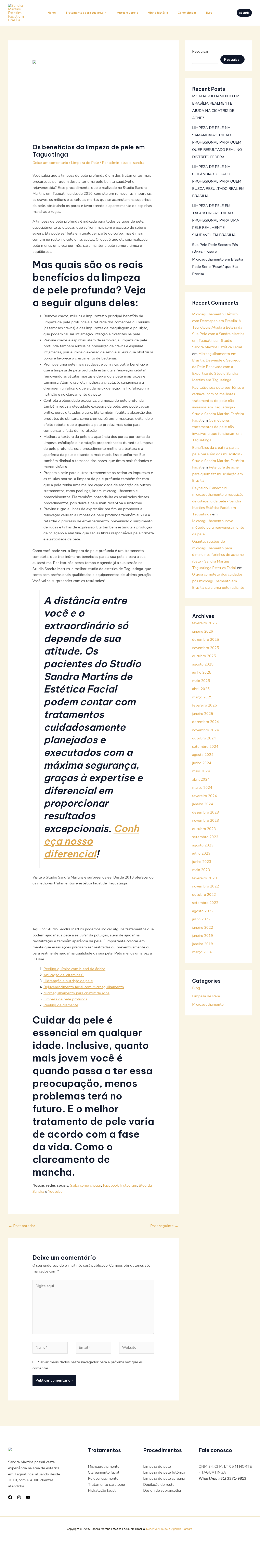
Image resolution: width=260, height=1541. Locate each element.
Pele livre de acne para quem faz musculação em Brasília (217, 474)
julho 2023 (201, 853)
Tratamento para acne (106, 1484)
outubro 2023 (204, 828)
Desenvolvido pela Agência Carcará (169, 1529)
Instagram (128, 1185)
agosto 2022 (202, 911)
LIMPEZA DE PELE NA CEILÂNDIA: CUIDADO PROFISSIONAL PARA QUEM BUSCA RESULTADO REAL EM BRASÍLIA (218, 181)
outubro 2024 (204, 738)
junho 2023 (201, 861)
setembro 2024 (205, 746)
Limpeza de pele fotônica (164, 1472)
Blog (209, 13)
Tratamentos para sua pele (84, 13)
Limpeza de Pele (85, 162)
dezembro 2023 (205, 812)
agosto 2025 (202, 664)
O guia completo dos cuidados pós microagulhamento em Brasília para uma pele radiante (218, 581)
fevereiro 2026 (204, 623)
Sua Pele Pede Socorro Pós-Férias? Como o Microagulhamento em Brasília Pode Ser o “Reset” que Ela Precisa (217, 259)
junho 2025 (201, 672)
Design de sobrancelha (162, 1490)
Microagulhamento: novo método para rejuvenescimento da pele (218, 527)
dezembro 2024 (205, 721)
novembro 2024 (205, 730)
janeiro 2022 (202, 927)
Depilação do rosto (158, 1484)
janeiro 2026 (202, 631)
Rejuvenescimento (103, 1478)
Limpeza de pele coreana (164, 1478)
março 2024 (202, 787)
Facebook (111, 1185)
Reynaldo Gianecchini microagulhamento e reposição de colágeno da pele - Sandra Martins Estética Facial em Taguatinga (217, 501)
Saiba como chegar (85, 1185)
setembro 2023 (205, 836)
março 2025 (202, 697)
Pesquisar (200, 51)
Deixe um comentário (50, 162)
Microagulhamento (208, 1004)
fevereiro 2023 (204, 878)
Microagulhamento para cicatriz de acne (76, 993)
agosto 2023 (202, 845)
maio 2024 (201, 771)
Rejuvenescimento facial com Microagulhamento (83, 987)
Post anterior (22, 1225)
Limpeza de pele (157, 1466)
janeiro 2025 (202, 713)
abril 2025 (201, 688)
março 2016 (202, 952)
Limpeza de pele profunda (65, 999)
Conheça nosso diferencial (91, 841)
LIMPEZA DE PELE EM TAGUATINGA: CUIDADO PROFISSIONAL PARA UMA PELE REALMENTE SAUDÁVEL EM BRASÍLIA (215, 220)
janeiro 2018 (202, 943)
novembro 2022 (205, 886)
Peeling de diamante (60, 1005)
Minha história (158, 13)
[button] (244, 13)
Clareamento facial (103, 1472)
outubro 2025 (204, 656)
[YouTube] (28, 1497)
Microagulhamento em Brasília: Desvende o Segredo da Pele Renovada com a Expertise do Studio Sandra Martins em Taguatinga (216, 367)
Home (52, 13)
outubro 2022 (204, 894)
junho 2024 (201, 763)
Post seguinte (164, 1225)
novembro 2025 (205, 647)
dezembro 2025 (205, 639)
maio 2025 (201, 680)
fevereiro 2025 (204, 705)
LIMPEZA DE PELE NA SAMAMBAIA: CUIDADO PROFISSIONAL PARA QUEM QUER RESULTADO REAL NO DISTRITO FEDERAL (217, 142)
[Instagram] (19, 1497)
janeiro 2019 (202, 935)
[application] (105, 13)
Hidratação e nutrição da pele (68, 980)
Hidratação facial (102, 1490)
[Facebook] (10, 1497)
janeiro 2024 (202, 804)
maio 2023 (201, 869)
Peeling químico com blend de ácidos (74, 968)
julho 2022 (201, 919)
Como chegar (187, 13)
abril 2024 (201, 779)
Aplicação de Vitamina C (63, 975)
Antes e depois (127, 13)
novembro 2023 (205, 820)
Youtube (55, 1191)
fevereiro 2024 (204, 795)
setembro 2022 (205, 902)
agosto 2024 (202, 754)
